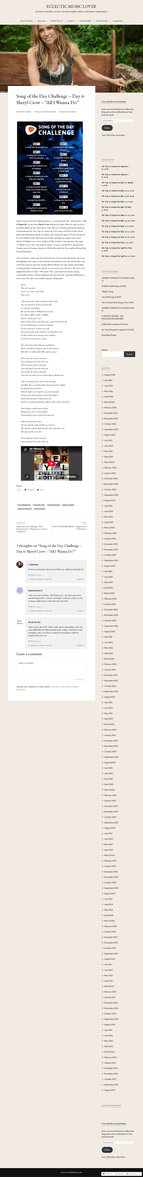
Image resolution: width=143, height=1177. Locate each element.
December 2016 (111, 1003)
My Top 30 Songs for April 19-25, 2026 (118, 256)
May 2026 (108, 391)
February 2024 (110, 533)
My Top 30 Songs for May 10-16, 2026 (118, 237)
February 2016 (110, 1057)
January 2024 (110, 538)
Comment (78, 679)
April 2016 (108, 1046)
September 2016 (111, 1019)
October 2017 (110, 948)
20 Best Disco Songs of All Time (115, 324)
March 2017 (109, 986)
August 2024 (109, 500)
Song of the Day (24, 509)
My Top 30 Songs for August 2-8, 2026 (115, 175)
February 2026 (110, 407)
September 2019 (111, 822)
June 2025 (108, 446)
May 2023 (108, 582)
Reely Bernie (34, 622)
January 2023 (110, 604)
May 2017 (108, 975)
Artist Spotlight (85, 21)
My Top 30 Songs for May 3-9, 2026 (117, 242)
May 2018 (108, 910)
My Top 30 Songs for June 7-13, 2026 (118, 226)
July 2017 (108, 964)
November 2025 (111, 418)
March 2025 (109, 462)
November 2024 (111, 484)
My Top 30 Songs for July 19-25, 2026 (118, 190)
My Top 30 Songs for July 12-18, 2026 (118, 196)
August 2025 (109, 435)
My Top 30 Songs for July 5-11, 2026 (117, 201)
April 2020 (108, 784)
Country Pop (38, 505)
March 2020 (109, 790)
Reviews (71, 21)
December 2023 (111, 544)
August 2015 (109, 1090)
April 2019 (108, 850)
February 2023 (110, 599)
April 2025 (108, 457)
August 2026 (109, 375)
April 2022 (108, 653)
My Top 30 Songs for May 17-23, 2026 (118, 231)
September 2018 (111, 888)
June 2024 (108, 511)
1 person (38, 575)
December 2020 (111, 740)
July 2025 (108, 440)
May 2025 (108, 451)
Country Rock (54, 505)
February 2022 (110, 664)
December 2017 (111, 937)
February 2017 (110, 992)
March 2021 (109, 724)
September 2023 (111, 560)
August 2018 (109, 893)
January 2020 (110, 800)
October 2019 (110, 817)
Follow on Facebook (111, 1105)
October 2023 (110, 555)
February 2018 (110, 926)
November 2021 (111, 680)
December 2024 (111, 478)
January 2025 (110, 473)
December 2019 (111, 806)
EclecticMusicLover (46, 112)
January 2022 (110, 669)
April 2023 (108, 588)
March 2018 (109, 921)
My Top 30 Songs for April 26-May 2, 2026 (117, 249)
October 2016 (110, 1013)
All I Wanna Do (24, 505)
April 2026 (108, 396)
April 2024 (108, 522)
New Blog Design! (109, 335)
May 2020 (108, 779)
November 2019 (111, 811)
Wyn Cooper (40, 509)
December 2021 (111, 675)
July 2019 (108, 833)
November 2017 (111, 942)
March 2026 (109, 402)
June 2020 (108, 773)
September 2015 (111, 1084)
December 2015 (111, 1068)
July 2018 (108, 899)
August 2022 (109, 631)
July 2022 (108, 637)
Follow (107, 128)
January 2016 (110, 1063)
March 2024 (109, 527)
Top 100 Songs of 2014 (111, 297)
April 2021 (108, 719)
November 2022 (111, 615)
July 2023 (108, 571)
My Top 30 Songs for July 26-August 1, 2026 (118, 183)
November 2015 (111, 1073)
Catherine (33, 564)
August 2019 (109, 828)
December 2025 (111, 413)
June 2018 (108, 904)
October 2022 (110, 620)
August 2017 (109, 959)
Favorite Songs (102, 21)
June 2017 (108, 970)
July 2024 (108, 506)
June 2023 (108, 577)
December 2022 (111, 609)
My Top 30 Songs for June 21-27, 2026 (118, 215)
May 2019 (108, 844)
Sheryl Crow (68, 505)
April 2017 (108, 981)
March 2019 (109, 855)
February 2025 (110, 467)
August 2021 (109, 697)
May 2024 (108, 517)
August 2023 (109, 566)
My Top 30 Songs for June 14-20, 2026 (118, 220)
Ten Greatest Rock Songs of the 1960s (118, 302)
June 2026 (108, 386)
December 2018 (111, 872)
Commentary (118, 21)
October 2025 (110, 424)
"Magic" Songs (108, 291)
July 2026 (108, 380)
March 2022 (109, 659)
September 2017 (111, 953)
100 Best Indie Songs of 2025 (114, 286)
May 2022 (108, 648)
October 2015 (110, 1079)
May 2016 (108, 1041)
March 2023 (109, 593)
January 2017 (110, 997)
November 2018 (111, 877)
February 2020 (110, 795)
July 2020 (108, 768)
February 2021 (110, 730)
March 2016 (109, 1052)
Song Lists (42, 21)
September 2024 (111, 495)
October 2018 (110, 882)
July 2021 (108, 702)
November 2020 (111, 746)
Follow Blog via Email (114, 102)
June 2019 (108, 839)
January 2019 (110, 866)
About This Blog (26, 21)
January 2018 (110, 932)
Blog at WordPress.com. (71, 1172)
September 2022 (111, 626)
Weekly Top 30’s (56, 21)
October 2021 (110, 686)
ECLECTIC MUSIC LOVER (71, 6)
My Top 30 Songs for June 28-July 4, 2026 (116, 208)
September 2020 (111, 757)
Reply (81, 579)
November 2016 (111, 1008)
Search (104, 350)
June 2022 (108, 642)
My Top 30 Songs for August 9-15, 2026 (115, 167)
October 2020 (110, 751)
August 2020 (109, 762)
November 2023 (111, 549)
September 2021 (111, 691)
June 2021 (108, 708)
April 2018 (108, 915)
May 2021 (108, 713)
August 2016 (109, 1024)
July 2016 (108, 1030)
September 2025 (111, 429)
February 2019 (110, 861)
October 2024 (110, 489)
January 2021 (110, 735)
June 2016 (108, 1035)
